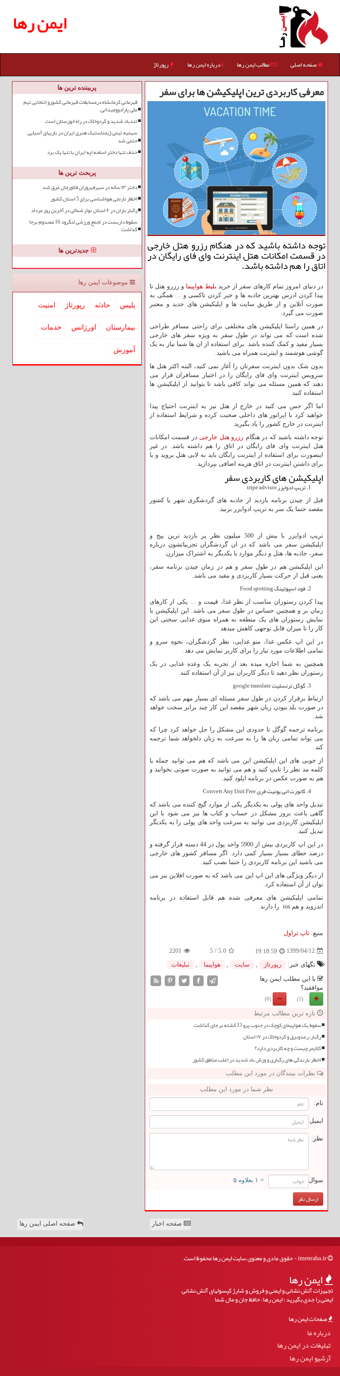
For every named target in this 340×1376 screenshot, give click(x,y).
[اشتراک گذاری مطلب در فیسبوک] (198, 980)
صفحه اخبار (168, 1223)
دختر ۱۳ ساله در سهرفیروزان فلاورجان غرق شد (89, 187)
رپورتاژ (161, 65)
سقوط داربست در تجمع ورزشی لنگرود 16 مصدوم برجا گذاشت (83, 226)
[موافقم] (316, 999)
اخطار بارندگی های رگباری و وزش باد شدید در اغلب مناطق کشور (257, 1060)
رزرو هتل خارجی (221, 437)
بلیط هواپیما (201, 286)
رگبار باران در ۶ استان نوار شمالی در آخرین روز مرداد (84, 210)
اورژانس (83, 327)
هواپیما (212, 964)
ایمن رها (40, 22)
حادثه (102, 305)
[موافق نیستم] (279, 999)
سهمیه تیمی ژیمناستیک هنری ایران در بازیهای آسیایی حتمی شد (82, 136)
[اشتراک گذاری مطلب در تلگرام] (212, 980)
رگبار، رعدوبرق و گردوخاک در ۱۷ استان (282, 1037)
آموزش (124, 350)
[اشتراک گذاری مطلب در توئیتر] (184, 980)
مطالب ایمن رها (253, 65)
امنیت (46, 305)
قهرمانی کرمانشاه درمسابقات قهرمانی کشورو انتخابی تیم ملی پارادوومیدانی (80, 106)
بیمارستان (120, 327)
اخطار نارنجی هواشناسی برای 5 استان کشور (93, 199)
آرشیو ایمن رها (310, 1358)
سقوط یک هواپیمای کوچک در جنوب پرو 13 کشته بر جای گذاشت (257, 1025)
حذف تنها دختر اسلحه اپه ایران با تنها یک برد (92, 152)
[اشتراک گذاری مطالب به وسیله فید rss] (156, 980)
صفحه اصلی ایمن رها (48, 1223)
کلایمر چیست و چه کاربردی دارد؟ (288, 1048)
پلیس (127, 305)
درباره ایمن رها (204, 65)
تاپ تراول (296, 933)
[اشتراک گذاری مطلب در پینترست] (170, 980)
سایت (242, 964)
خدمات (51, 327)
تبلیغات (180, 964)
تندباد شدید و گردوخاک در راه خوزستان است (91, 121)
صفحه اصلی (303, 65)
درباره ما (319, 1333)
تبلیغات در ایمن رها (304, 1346)
